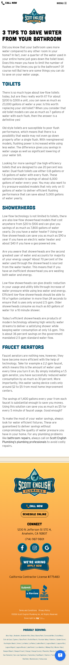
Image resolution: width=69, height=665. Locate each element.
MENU (60, 3)
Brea (32, 636)
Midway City (49, 647)
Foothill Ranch (32, 639)
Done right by (30, 618)
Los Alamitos (40, 647)
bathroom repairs (18, 438)
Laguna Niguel (10, 647)
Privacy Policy (44, 610)
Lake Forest (30, 647)
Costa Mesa (58, 636)
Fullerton (52, 639)
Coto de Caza (7, 639)
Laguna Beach (50, 643)
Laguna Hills (61, 643)
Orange (27, 651)
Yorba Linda (43, 659)
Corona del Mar (49, 636)
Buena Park (39, 636)
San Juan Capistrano (20, 655)
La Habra (25, 643)
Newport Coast (19, 651)
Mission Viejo (58, 647)
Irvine (19, 643)
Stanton (47, 655)
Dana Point (23, 639)
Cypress (15, 639)
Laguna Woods (21, 647)
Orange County (36, 651)
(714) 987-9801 (34, 539)
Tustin (53, 655)
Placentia (45, 651)
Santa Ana (31, 655)
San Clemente (7, 655)
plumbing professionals (31, 442)
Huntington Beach (10, 643)
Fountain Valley (43, 639)
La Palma (32, 643)
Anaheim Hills (25, 636)
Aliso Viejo (9, 636)
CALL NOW (11, 2)
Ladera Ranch (40, 643)
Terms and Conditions (28, 610)
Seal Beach (39, 655)
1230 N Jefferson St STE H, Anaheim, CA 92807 (34, 531)
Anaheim (17, 636)
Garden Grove (61, 639)
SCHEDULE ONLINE (34, 514)
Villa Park (25, 659)
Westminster (34, 659)
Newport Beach (8, 651)
